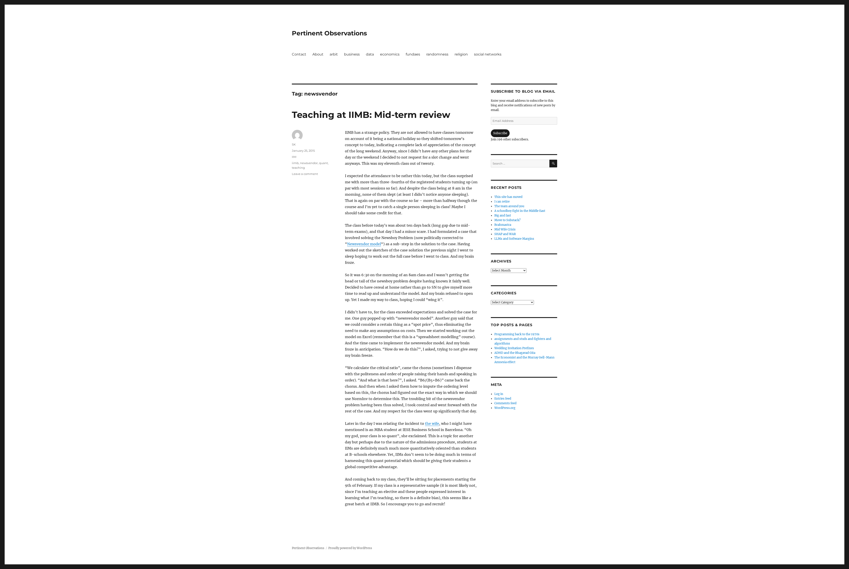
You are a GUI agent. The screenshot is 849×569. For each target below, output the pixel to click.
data (370, 54)
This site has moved (508, 197)
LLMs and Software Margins (514, 239)
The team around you (509, 206)
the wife (432, 423)
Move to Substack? (507, 220)
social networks (487, 54)
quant (323, 163)
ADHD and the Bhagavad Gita (514, 353)
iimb (295, 163)
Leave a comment (305, 174)
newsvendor (309, 163)
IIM (294, 157)
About (317, 54)
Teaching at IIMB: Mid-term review (371, 114)
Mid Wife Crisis (505, 229)
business (352, 54)
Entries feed (502, 398)
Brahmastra (502, 225)
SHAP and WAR (505, 234)
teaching (298, 167)
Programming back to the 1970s (516, 334)
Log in (498, 394)
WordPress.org (504, 408)
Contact (299, 54)
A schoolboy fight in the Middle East (519, 211)
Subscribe (500, 133)
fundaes (413, 54)
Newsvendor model (364, 244)
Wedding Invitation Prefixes (514, 348)
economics (390, 54)
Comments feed (505, 403)
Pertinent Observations (329, 33)
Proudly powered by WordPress (350, 548)
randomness (437, 54)
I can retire (502, 201)
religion (461, 54)
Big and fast (502, 215)
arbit (334, 54)
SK (294, 144)
